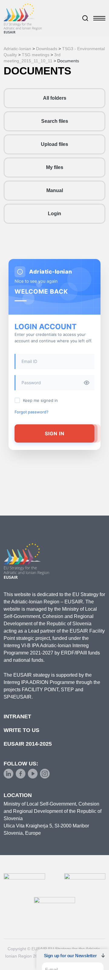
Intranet (17, 716)
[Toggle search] (85, 18)
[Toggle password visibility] (86, 382)
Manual (54, 190)
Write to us (21, 730)
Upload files (54, 144)
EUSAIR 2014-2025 (28, 744)
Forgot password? (31, 411)
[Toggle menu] (99, 18)
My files (54, 167)
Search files (54, 121)
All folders (54, 98)
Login (54, 213)
